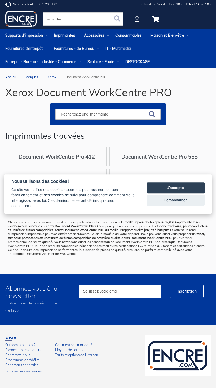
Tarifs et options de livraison (76, 355)
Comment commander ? (73, 345)
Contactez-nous (17, 355)
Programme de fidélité (22, 360)
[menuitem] (25, 35)
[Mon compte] (138, 19)
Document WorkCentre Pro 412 (57, 156)
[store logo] (21, 20)
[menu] (108, 48)
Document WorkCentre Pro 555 (159, 156)
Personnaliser (175, 200)
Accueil (11, 77)
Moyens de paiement (71, 350)
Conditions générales (21, 365)
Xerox (52, 77)
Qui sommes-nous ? (20, 345)
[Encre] (178, 355)
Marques (32, 77)
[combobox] (83, 19)
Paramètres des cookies (23, 371)
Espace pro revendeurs (23, 350)
